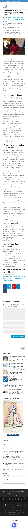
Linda (4, 466)
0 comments (17, 33)
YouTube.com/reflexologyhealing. (11, 187)
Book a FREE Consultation (18, 491)
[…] (18, 360)
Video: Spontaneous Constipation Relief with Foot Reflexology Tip (13, 453)
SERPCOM (15, 512)
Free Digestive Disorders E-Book (13, 493)
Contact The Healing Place (13, 495)
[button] (24, 7)
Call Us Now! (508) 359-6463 (14, 1)
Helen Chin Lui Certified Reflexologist (12, 32)
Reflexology (10, 33)
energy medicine (12, 17)
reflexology (15, 19)
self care (21, 19)
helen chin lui (20, 17)
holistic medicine (7, 19)
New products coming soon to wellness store (13, 460)
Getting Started (6, 491)
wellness (5, 21)
